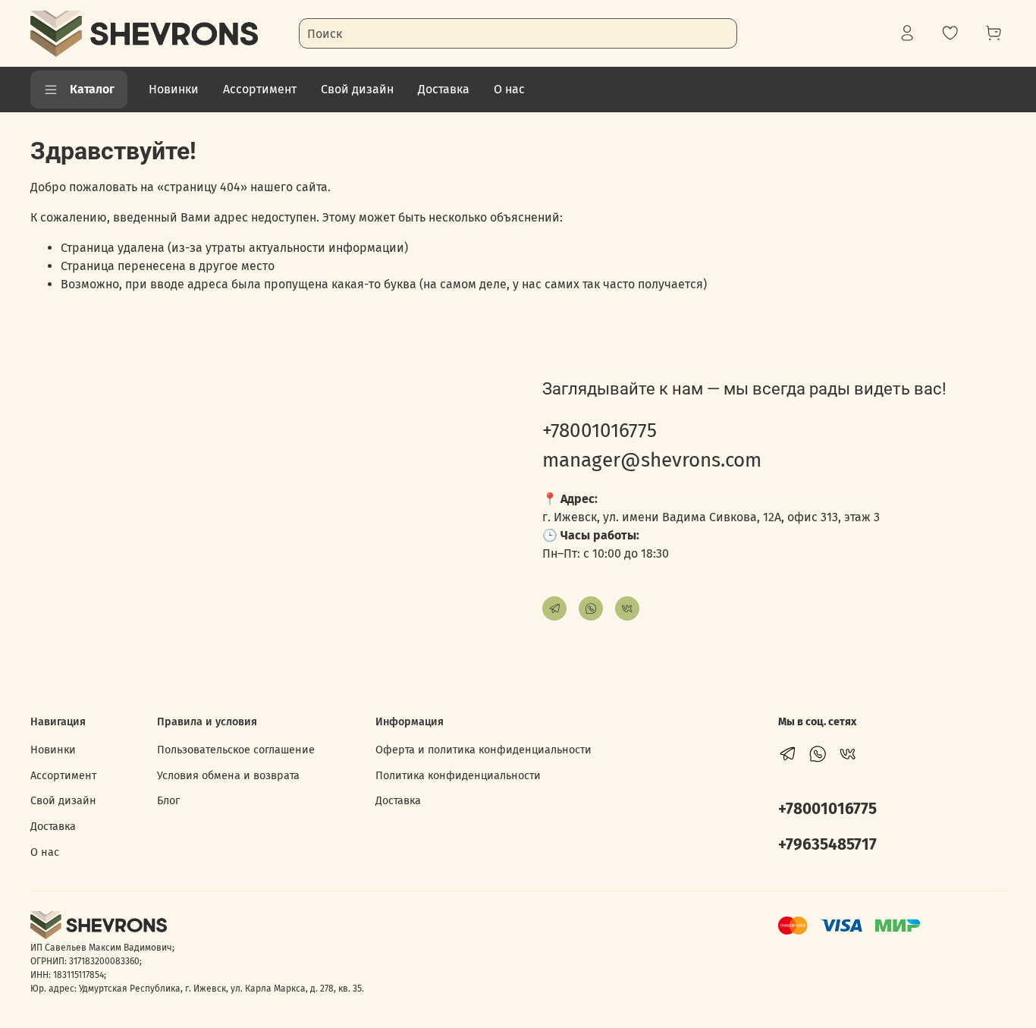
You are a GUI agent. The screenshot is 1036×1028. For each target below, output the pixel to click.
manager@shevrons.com (651, 460)
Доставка (443, 89)
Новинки (174, 89)
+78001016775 (599, 430)
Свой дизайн (357, 89)
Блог (168, 800)
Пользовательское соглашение (236, 749)
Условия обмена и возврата (228, 775)
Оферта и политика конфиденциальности (483, 749)
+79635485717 (827, 844)
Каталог (92, 89)
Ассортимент (260, 89)
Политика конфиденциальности (458, 775)
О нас (509, 89)
